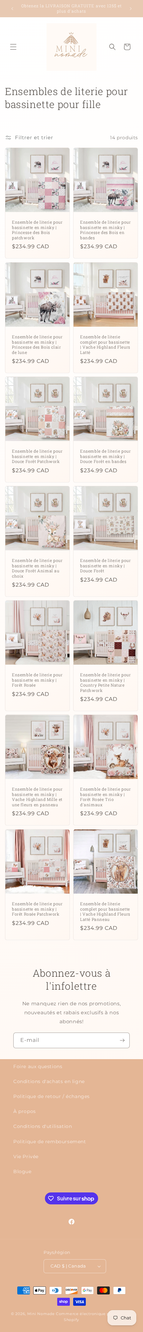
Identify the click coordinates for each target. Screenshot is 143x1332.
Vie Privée (26, 1157)
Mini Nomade (41, 1313)
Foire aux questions (37, 1066)
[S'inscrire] (122, 1040)
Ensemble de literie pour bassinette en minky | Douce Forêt (105, 565)
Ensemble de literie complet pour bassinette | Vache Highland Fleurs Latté (105, 344)
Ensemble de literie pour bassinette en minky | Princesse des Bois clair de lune (37, 344)
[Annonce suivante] (130, 8)
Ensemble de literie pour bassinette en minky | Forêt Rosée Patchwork (37, 909)
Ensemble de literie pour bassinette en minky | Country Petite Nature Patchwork (105, 682)
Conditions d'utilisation (42, 1126)
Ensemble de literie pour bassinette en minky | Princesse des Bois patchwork (37, 230)
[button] (13, 47)
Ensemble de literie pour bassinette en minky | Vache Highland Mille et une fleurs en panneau (37, 797)
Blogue (22, 1171)
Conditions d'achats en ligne (49, 1081)
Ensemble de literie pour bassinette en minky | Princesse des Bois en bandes (105, 230)
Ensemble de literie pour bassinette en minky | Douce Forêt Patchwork (37, 456)
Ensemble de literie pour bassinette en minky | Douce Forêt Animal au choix (37, 568)
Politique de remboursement (49, 1142)
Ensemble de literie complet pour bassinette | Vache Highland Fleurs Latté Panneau (105, 911)
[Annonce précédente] (12, 8)
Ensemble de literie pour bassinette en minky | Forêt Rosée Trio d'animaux (105, 797)
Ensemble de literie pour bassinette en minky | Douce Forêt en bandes (105, 456)
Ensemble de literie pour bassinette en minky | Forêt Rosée (37, 680)
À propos (24, 1111)
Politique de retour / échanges (51, 1096)
